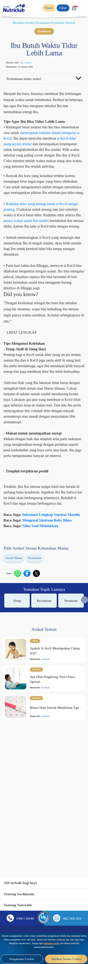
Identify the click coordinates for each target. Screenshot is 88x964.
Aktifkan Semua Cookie (66, 958)
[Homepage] (15, 8)
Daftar (61, 8)
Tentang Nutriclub (19, 905)
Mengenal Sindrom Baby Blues (54, 617)
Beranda (14, 22)
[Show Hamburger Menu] (83, 8)
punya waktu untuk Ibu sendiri (32, 261)
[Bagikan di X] (38, 670)
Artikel (27, 22)
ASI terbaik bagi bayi (22, 882)
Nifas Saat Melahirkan (46, 622)
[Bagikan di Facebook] (29, 670)
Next (84, 696)
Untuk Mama (15, 654)
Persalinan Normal (67, 22)
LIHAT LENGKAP (22, 390)
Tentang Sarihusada (21, 894)
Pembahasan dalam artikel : (28, 79)
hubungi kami (43, 943)
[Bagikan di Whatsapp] (19, 670)
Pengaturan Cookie (22, 958)
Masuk (46, 8)
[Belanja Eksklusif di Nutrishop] (74, 8)
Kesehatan (42, 22)
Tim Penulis (29, 62)
